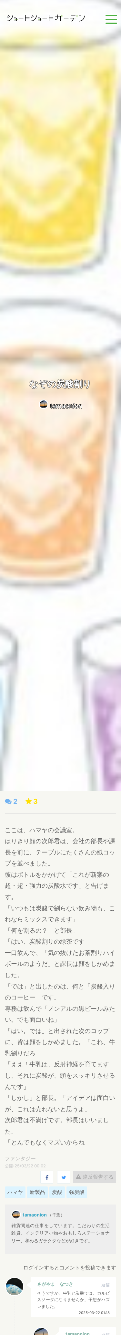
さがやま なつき (55, 1284)
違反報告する (97, 1177)
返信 (105, 1284)
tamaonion (66, 406)
